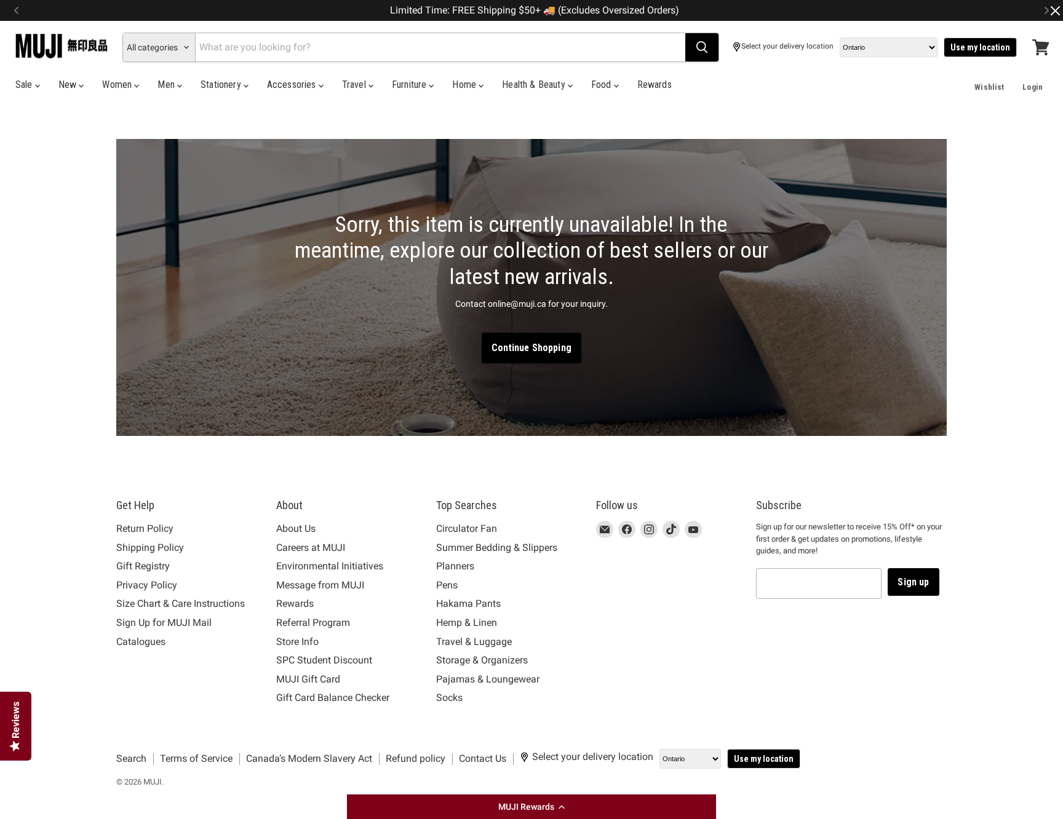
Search (131, 758)
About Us (296, 528)
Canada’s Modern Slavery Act (309, 758)
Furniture (410, 84)
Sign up (913, 582)
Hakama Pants (468, 603)
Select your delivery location (787, 46)
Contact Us (482, 758)
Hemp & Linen (466, 622)
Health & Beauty (535, 84)
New (68, 84)
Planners (455, 566)
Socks (449, 697)
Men (167, 84)
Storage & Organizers (482, 660)
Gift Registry (143, 566)
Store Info (297, 641)
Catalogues (140, 641)
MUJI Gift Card (308, 679)
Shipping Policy (150, 547)
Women (118, 84)
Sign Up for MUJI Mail (164, 622)
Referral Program (313, 622)
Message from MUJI (320, 585)
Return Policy (144, 528)
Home (465, 84)
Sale (25, 84)
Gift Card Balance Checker (332, 697)
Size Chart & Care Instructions (180, 603)
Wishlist (989, 87)
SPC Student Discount (324, 660)
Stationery (222, 84)
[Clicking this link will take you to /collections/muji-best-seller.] (531, 288)
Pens (447, 585)
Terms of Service (196, 758)
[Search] (702, 47)
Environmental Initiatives (329, 566)
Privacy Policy (146, 585)
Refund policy (415, 758)
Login (1032, 87)
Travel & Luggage (474, 641)
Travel (355, 84)
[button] (531, 806)
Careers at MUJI (310, 547)
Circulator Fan (466, 528)
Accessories (293, 84)
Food (602, 84)
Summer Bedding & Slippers (496, 547)
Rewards (654, 84)
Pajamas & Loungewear (487, 679)
